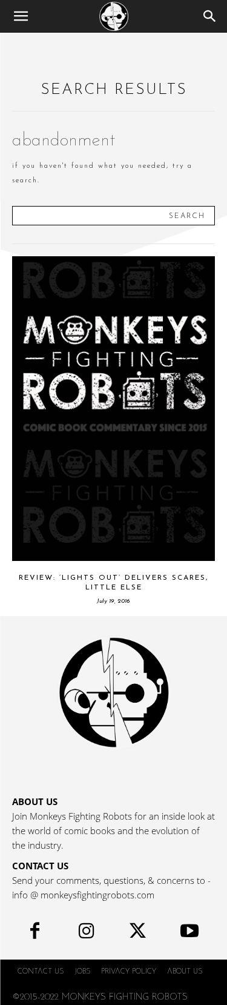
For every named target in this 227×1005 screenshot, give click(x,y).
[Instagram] (86, 934)
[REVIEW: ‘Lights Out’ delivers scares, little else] (113, 408)
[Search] (210, 16)
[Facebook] (35, 934)
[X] (137, 934)
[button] (20, 16)
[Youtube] (189, 934)
